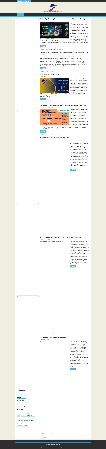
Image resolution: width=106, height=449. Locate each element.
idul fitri (27, 418)
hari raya (19, 418)
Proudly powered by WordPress (45, 447)
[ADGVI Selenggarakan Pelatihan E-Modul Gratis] (54, 341)
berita (47, 49)
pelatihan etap (48, 333)
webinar (53, 49)
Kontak (74, 14)
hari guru (22, 415)
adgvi (18, 413)
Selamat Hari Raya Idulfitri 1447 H (49, 74)
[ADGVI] (18, 14)
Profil (26, 14)
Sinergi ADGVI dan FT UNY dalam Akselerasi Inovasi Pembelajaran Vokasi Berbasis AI (64, 52)
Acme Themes (65, 447)
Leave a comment (60, 49)
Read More (43, 46)
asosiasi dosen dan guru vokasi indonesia (29, 413)
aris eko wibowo (50, 107)
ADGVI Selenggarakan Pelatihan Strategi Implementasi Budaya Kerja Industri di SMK (63, 105)
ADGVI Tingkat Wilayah (57, 14)
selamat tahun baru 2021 (29, 423)
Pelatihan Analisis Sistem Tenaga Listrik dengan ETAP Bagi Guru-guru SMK (61, 237)
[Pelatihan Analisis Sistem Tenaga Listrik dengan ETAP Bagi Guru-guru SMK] (54, 241)
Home (22, 14)
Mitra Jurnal (67, 14)
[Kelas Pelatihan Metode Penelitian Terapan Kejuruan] (54, 141)
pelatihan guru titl (54, 333)
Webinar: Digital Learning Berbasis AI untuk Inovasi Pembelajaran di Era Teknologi (62, 19)
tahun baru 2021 (20, 425)
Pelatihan (42, 49)
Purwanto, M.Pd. (50, 54)
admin (48, 21)
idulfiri (23, 418)
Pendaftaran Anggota (35, 14)
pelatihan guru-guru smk (62, 333)
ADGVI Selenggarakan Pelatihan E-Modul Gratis (53, 337)
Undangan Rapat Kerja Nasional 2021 (25, 393)
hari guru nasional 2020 (30, 415)
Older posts (44, 437)
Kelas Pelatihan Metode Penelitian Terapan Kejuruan (54, 137)
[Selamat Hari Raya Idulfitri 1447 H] (54, 78)
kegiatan (49, 49)
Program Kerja (46, 14)
